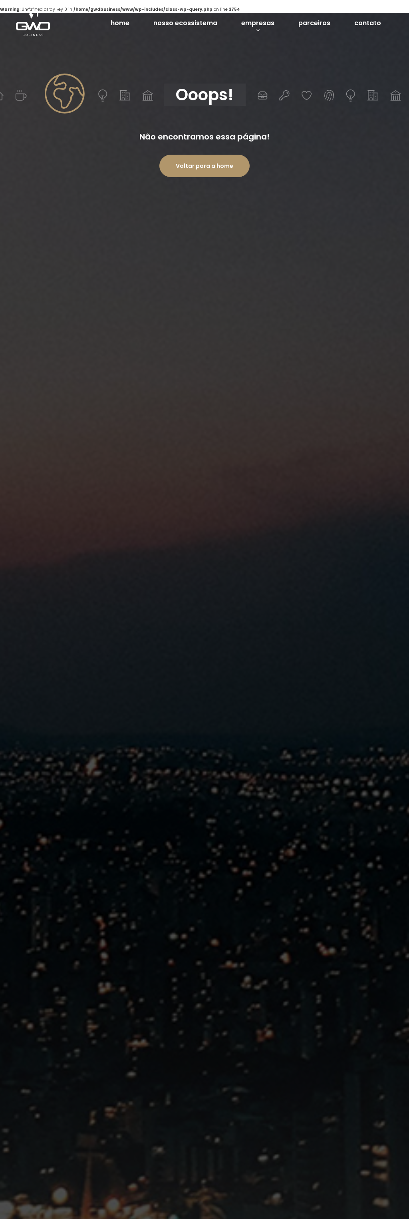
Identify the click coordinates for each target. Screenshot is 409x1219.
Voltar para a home (204, 166)
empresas (257, 23)
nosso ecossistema (185, 23)
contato (367, 23)
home (120, 23)
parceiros (314, 23)
